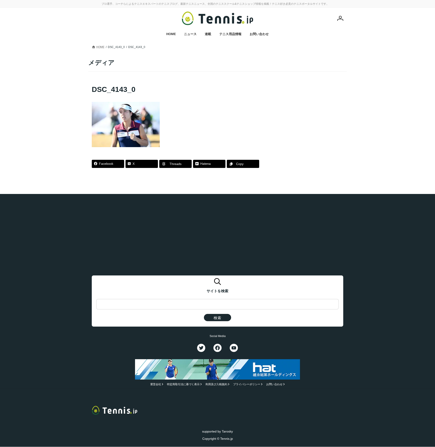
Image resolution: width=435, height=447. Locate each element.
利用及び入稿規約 (216, 384)
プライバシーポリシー (246, 384)
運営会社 (155, 384)
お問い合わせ (274, 384)
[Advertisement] (308, 112)
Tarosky (227, 431)
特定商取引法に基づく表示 (183, 384)
